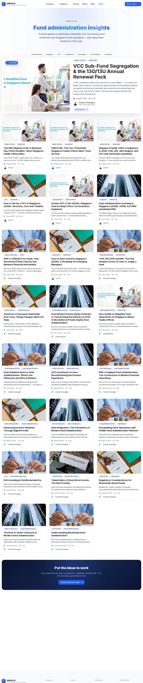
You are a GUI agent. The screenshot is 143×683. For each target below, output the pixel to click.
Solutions (63, 4)
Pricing (76, 4)
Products (50, 4)
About (84, 4)
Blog (93, 4)
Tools (100, 4)
